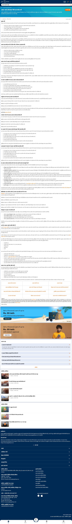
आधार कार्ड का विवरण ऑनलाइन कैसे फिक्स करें (12, 291)
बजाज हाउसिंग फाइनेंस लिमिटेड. (41, 481)
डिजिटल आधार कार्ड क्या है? (35, 295)
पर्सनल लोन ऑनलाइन (66, 187)
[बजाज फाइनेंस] (6, 2)
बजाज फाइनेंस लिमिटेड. (40, 473)
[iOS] (42, 496)
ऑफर (46, 522)
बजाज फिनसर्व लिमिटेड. (40, 471)
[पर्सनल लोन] (36, 314)
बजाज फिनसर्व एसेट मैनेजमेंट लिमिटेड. (42, 487)
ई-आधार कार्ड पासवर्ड (12, 295)
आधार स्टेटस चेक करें (12, 256)
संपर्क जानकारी (18, 302)
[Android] (38, 496)
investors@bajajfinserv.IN (10, 502)
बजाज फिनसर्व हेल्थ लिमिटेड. (40, 485)
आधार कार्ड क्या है (8, 112)
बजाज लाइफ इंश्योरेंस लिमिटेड (41, 477)
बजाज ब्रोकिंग (38, 483)
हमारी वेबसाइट (33, 299)
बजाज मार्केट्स (38, 479)
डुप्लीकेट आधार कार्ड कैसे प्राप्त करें (59, 291)
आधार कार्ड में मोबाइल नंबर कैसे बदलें (35, 287)
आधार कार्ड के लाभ (35, 283)
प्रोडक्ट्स (36, 520)
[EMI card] (65, 2)
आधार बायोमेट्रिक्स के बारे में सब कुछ (12, 287)
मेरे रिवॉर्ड (25, 522)
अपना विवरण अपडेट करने (31, 183)
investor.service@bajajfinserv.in (12, 479)
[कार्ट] (70, 2)
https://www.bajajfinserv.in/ (31, 435)
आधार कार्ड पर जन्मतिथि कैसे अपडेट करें (59, 295)
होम (8, 522)
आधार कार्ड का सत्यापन (12, 283)
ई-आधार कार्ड (5, 227)
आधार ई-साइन (59, 283)
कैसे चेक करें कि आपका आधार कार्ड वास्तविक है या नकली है (35, 291)
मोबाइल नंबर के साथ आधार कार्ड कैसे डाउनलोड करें (59, 287)
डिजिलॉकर (3, 193)
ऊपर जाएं (36, 445)
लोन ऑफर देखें (68, 9)
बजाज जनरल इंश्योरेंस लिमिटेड (41, 475)
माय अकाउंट (63, 522)
